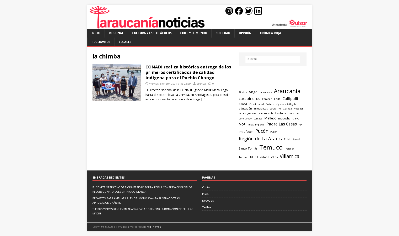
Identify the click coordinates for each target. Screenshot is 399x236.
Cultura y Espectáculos (152, 33)
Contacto (207, 187)
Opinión (245, 33)
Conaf (252, 104)
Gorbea (287, 108)
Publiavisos (101, 42)
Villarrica (289, 156)
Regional (116, 33)
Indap (242, 113)
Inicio (95, 33)
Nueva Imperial (256, 124)
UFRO (254, 157)
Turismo (243, 157)
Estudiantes (261, 108)
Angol (254, 91)
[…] (203, 99)
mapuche (284, 118)
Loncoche (293, 113)
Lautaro (280, 113)
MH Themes (154, 227)
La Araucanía (265, 113)
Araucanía (287, 91)
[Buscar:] (272, 59)
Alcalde (243, 92)
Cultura (270, 104)
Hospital (298, 108)
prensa (201, 83)
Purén (273, 132)
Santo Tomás (248, 148)
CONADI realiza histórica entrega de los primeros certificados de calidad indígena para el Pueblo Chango (188, 72)
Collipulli (290, 98)
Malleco (270, 118)
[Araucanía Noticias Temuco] (199, 26)
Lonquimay (245, 118)
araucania (266, 92)
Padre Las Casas (281, 124)
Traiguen (289, 148)
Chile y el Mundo (193, 33)
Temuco (271, 147)
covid (261, 104)
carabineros (249, 98)
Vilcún (274, 157)
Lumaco (258, 118)
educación (245, 108)
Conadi (243, 104)
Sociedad (223, 33)
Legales (125, 42)
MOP (242, 124)
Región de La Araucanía (265, 138)
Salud (296, 139)
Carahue (267, 99)
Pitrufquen (246, 131)
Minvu (295, 118)
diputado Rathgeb (286, 104)
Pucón (261, 131)
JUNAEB (252, 113)
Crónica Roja (270, 33)
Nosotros (208, 200)
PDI (300, 124)
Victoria (264, 157)
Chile (277, 99)
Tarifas (206, 207)
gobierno (275, 108)
